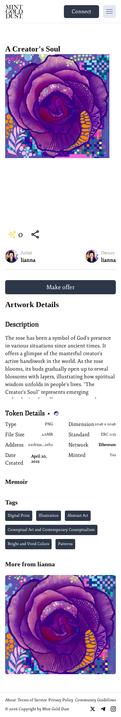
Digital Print (19, 515)
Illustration (48, 515)
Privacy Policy (60, 700)
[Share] (35, 234)
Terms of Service (32, 700)
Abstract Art (77, 515)
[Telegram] (103, 709)
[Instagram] (113, 709)
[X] (92, 709)
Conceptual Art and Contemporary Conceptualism (51, 529)
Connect (81, 11)
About (10, 700)
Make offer (60, 287)
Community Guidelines (95, 700)
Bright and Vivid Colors (28, 544)
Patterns (65, 544)
